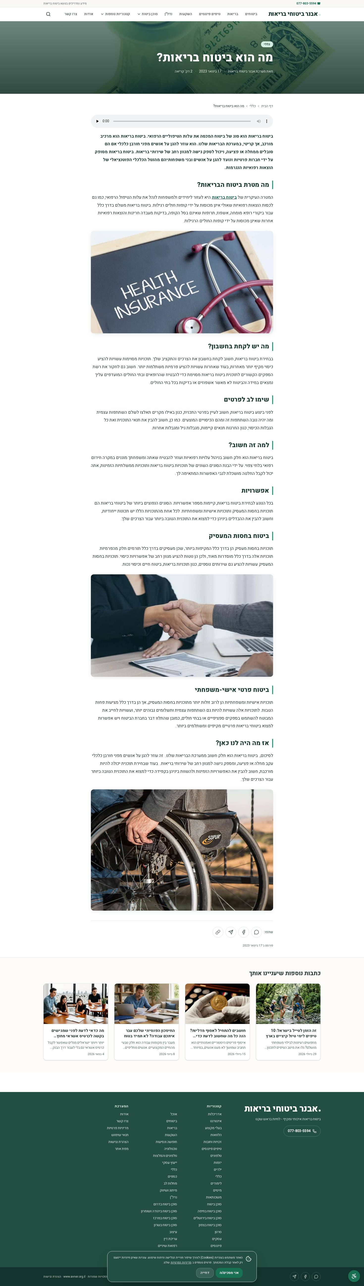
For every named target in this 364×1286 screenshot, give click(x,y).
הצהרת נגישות (118, 1141)
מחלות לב (170, 1183)
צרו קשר (70, 14)
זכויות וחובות (213, 1141)
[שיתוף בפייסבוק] (243, 932)
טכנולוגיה (170, 1148)
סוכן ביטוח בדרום (165, 1204)
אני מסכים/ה (229, 1272)
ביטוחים (251, 14)
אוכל (173, 1114)
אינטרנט (216, 1121)
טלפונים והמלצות (165, 1155)
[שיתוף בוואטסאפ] (256, 932)
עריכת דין (170, 1238)
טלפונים (216, 1155)
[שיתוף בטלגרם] (230, 932)
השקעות (185, 14)
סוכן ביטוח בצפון (210, 1225)
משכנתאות (214, 1197)
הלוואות (216, 1135)
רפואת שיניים (167, 1245)
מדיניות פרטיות (118, 1128)
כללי (267, 44)
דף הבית (267, 106)
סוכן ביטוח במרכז (165, 1218)
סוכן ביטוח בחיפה (210, 1211)
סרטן (218, 1232)
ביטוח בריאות (224, 197)
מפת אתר (122, 1148)
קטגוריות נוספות (117, 14)
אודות (88, 14)
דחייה (204, 1272)
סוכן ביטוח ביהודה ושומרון (159, 1211)
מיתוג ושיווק (168, 1190)
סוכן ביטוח (150, 14)
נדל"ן (168, 14)
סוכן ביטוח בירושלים (208, 1218)
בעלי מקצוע (213, 1128)
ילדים (218, 1169)
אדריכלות (215, 1114)
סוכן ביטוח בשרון (165, 1225)
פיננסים (216, 1245)
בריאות (232, 14)
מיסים (217, 1190)
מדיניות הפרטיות (181, 1262)
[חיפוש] (48, 14)
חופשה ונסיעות (166, 1141)
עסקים (217, 1238)
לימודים (216, 1183)
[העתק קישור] (217, 932)
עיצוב (173, 1232)
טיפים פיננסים (209, 14)
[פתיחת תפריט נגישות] (354, 1276)
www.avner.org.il (74, 1276)
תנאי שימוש (120, 1135)
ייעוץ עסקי (169, 1162)
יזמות (218, 1162)
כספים (172, 1176)
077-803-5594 (299, 1131)
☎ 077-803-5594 (308, 3)
